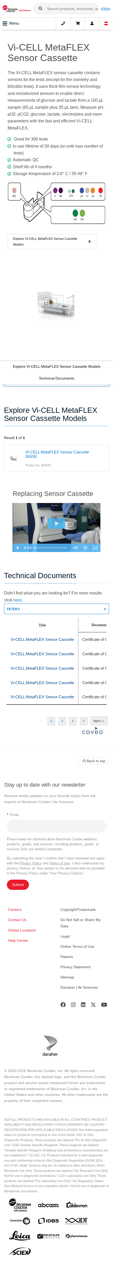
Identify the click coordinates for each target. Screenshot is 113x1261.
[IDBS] (48, 1222)
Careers (15, 909)
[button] (40, 8)
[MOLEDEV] (48, 1237)
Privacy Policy (31, 863)
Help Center (18, 940)
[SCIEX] (20, 1252)
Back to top (96, 761)
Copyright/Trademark (78, 909)
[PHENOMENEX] (76, 1237)
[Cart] (77, 24)
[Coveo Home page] (93, 732)
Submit (18, 885)
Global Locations (22, 930)
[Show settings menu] (85, 548)
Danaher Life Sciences (79, 987)
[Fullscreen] (95, 548)
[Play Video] (18, 548)
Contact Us (17, 920)
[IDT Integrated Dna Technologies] (76, 1222)
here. (18, 600)
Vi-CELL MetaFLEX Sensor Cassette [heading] (42, 639)
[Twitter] (93, 1006)
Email (13, 815)
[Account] (92, 24)
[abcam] (48, 1206)
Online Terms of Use (77, 946)
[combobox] (66, 8)
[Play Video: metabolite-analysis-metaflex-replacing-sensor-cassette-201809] (56, 523)
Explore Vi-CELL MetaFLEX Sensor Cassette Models (56, 366)
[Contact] (63, 24)
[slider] (51, 548)
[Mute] (75, 548)
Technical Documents (56, 378)
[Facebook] (63, 1006)
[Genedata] (20, 1222)
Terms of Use (59, 863)
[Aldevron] (76, 1206)
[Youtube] (104, 1006)
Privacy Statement (75, 967)
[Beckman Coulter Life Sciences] (16, 8)
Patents (66, 957)
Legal (65, 936)
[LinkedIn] (83, 1006)
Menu (14, 23)
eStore (105, 8)
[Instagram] (73, 1006)
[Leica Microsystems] (20, 1237)
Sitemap (67, 977)
